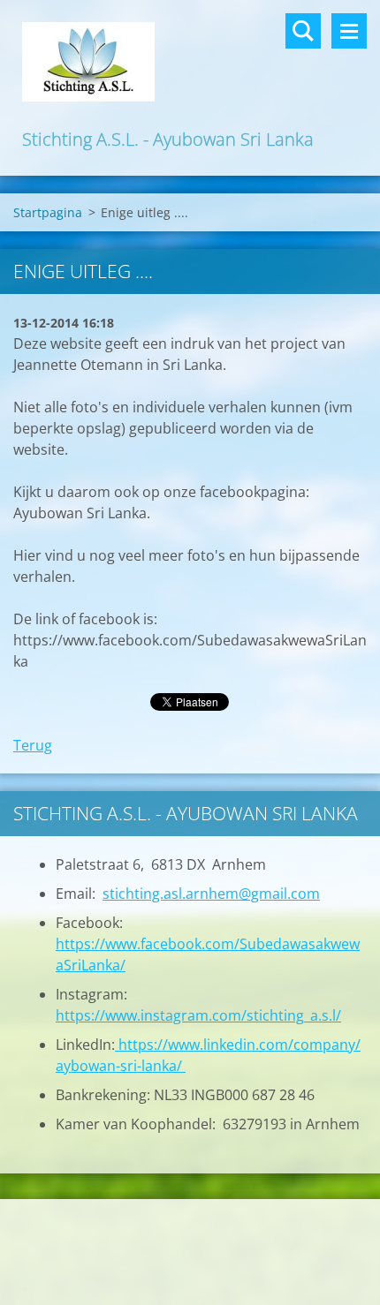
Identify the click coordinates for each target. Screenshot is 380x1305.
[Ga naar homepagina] (190, 62)
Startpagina (47, 212)
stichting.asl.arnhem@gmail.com (211, 893)
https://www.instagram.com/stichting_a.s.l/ (198, 1015)
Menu (349, 31)
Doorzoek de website (303, 31)
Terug (32, 745)
